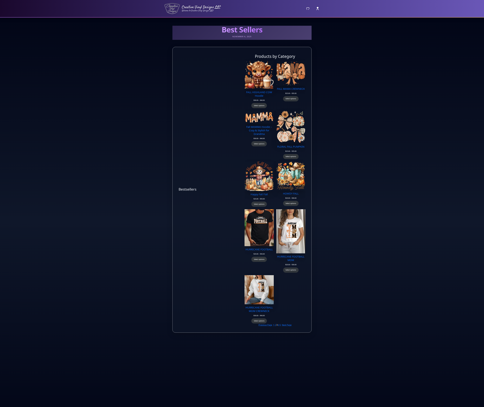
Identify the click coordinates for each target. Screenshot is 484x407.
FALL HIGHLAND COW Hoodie (259, 94)
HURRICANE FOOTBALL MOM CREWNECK (259, 309)
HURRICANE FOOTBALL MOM (290, 258)
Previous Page (265, 325)
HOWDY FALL (291, 193)
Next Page (287, 325)
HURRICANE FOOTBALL (259, 249)
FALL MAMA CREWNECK (291, 89)
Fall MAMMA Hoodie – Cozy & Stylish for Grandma (259, 130)
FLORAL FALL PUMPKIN (290, 146)
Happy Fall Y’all (259, 194)
